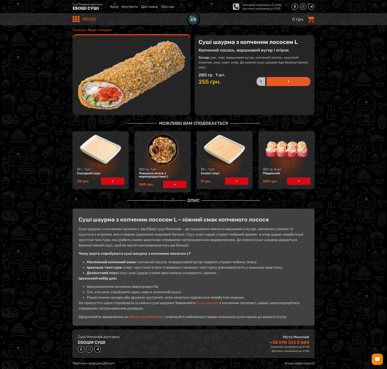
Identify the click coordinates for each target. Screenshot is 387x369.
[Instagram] (303, 6)
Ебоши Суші (91, 342)
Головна (78, 30)
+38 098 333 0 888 (289, 342)
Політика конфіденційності (94, 363)
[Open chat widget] (377, 359)
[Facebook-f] (295, 6)
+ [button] (113, 181)
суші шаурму (207, 303)
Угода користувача (299, 363)
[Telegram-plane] (311, 6)
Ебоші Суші (86, 8)
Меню (92, 30)
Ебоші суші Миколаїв (146, 317)
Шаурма (105, 30)
